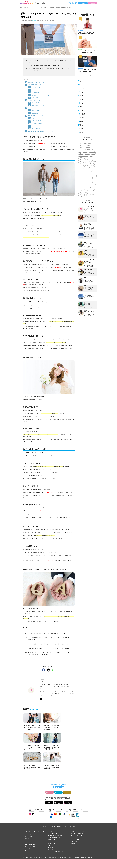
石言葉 (91, 186)
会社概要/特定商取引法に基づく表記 (55, 835)
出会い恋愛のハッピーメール (25, 7)
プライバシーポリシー (52, 833)
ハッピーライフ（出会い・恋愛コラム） (55, 851)
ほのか (87, 147)
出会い (80, 30)
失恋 (81, 95)
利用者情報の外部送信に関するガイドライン (56, 837)
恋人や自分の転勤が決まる (36, 123)
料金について (27, 838)
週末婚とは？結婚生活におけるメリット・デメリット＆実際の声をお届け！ (32, 747)
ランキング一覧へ (87, 75)
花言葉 (81, 192)
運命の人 (85, 194)
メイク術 (93, 161)
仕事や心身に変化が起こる (36, 121)
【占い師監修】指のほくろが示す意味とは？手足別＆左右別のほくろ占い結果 (87, 52)
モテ (86, 163)
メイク (87, 161)
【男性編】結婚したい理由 (33, 100)
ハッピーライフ (36, 7)
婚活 (42, 7)
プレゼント (81, 161)
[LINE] (53, 670)
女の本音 (39, 20)
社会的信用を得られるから (36, 103)
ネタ (91, 155)
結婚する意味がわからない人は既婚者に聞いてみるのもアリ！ (40, 131)
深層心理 (82, 114)
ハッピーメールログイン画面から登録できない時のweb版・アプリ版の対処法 (87, 33)
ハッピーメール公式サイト (54, 695)
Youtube (81, 145)
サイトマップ (73, 843)
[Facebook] (43, 670)
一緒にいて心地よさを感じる (36, 118)
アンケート (83, 81)
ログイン (67, 792)
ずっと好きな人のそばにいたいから (38, 87)
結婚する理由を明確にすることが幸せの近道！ (37, 82)
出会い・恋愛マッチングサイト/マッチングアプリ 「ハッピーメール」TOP (34, 832)
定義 (81, 103)
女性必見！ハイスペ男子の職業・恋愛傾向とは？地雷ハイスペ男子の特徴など (51, 747)
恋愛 (81, 106)
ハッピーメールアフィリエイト (77, 839)
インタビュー (82, 149)
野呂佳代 (81, 196)
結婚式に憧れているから (36, 113)
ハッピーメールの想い (29, 836)
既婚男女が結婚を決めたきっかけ (34, 115)
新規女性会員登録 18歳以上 (30, 844)
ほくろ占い (81, 147)
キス (80, 151)
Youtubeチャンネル (88, 145)
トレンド (82, 88)
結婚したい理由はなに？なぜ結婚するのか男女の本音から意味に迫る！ (58, 7)
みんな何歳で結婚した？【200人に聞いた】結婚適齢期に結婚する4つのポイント (32, 767)
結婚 (53, 20)
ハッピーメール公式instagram (77, 833)
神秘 (81, 128)
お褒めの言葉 (50, 847)
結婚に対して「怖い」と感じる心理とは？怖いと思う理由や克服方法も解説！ (51, 767)
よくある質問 (27, 840)
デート (94, 153)
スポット (81, 153)
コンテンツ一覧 (74, 841)
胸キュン (81, 190)
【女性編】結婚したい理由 (33, 108)
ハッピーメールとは (29, 834)
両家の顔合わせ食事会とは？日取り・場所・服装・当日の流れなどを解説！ (32, 727)
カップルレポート (51, 843)
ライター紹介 (72, 826)
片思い (82, 117)
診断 (80, 49)
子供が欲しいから (34, 90)
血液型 (86, 192)
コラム (82, 84)
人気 (88, 165)
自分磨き (92, 190)
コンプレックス (92, 151)
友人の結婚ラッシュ (35, 128)
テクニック (87, 153)
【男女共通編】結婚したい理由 (34, 85)
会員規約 (50, 831)
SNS (85, 143)
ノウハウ (81, 157)
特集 (81, 125)
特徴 (81, 121)
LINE (80, 143)
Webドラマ (91, 143)
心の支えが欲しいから (35, 97)
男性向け (81, 186)
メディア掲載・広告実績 (52, 849)
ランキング (92, 163)
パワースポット (82, 159)
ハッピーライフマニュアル (62, 826)
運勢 (80, 194)
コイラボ (85, 151)
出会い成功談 (50, 845)
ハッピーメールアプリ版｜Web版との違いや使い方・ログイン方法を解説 (87, 70)
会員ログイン (27, 848)
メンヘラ (81, 163)
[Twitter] (48, 670)
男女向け (49, 20)
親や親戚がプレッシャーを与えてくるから (39, 95)
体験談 (93, 165)
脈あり (87, 190)
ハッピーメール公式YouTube (76, 835)
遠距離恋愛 (92, 194)
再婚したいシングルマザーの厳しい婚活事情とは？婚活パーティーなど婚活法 (51, 727)
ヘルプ (26, 850)
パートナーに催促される (36, 126)
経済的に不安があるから (36, 110)
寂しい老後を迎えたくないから (37, 92)
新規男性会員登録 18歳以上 (30, 846)
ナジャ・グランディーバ (84, 155)
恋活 (81, 110)
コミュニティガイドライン (53, 839)
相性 (86, 186)
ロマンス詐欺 (82, 165)
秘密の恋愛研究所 (82, 188)
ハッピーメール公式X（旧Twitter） (78, 831)
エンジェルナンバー (90, 149)
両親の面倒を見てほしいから (36, 105)
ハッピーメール (88, 157)
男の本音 (44, 20)
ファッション (90, 159)
